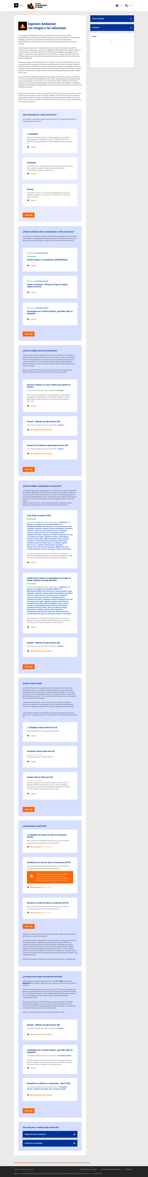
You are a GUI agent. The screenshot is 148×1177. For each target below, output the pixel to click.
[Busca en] (126, 5)
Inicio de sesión (128, 1169)
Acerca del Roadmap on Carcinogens (88, 1169)
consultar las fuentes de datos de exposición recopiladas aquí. (56, 959)
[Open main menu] (16, 5)
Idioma (121, 5)
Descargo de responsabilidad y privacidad (110, 1169)
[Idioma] (117, 5)
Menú (21, 5)
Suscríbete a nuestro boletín (23, 1163)
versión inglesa (90, 1173)
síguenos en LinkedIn (67, 1163)
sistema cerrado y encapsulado (65, 357)
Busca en (131, 5)
